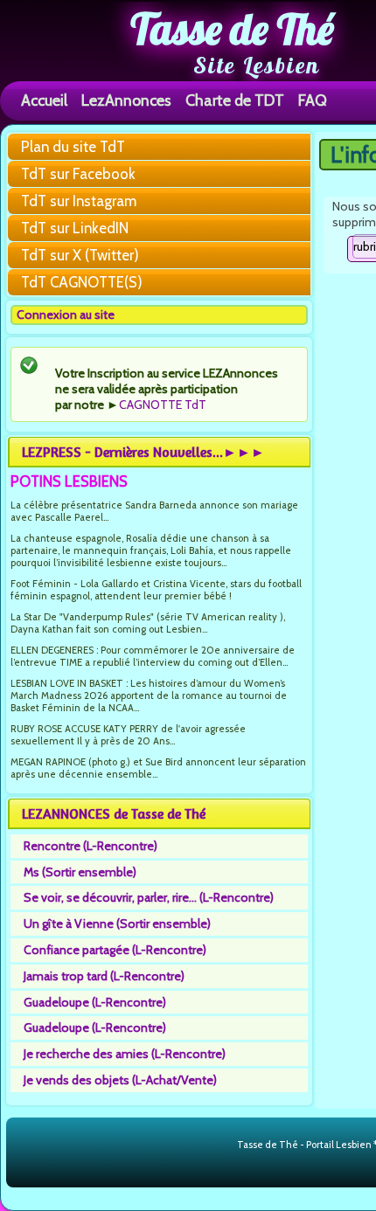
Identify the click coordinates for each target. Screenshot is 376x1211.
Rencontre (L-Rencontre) (90, 846)
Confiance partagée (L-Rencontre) (115, 950)
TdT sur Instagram (78, 201)
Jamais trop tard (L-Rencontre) (104, 976)
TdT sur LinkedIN (75, 228)
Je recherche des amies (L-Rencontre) (125, 1054)
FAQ (312, 100)
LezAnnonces (126, 100)
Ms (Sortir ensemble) (80, 872)
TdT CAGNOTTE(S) (82, 282)
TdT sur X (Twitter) (80, 255)
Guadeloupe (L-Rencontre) (95, 1002)
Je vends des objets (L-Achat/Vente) (120, 1080)
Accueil (44, 100)
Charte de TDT (234, 100)
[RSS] (222, 1145)
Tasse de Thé (232, 29)
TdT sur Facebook (78, 174)
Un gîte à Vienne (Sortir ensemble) (117, 923)
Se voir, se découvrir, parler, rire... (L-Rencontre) (149, 897)
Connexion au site (66, 314)
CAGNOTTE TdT (162, 404)
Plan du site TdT (73, 147)
